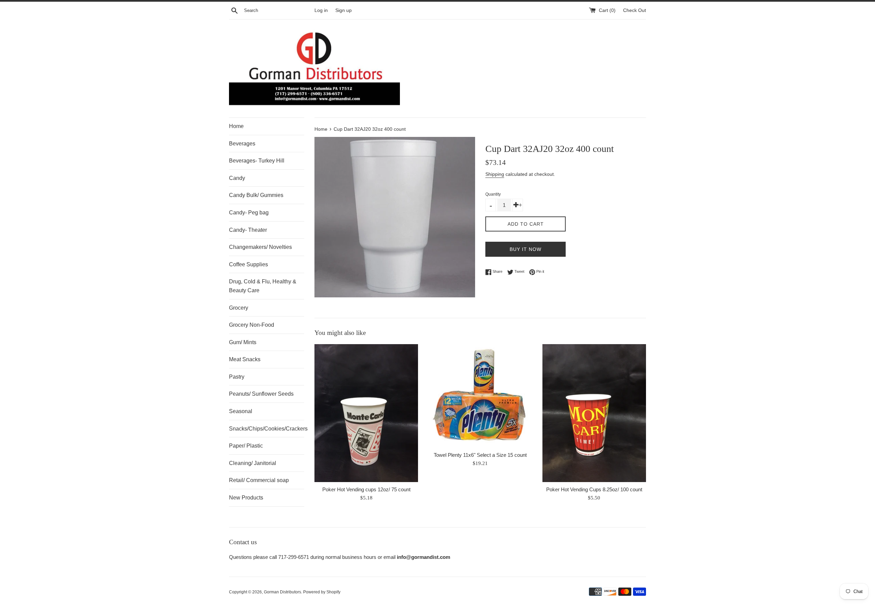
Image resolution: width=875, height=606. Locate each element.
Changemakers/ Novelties (260, 247)
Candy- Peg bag (249, 212)
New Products (246, 498)
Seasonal (240, 411)
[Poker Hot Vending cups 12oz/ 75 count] (366, 413)
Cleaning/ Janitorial (252, 463)
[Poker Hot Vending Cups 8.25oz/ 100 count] (594, 413)
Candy (237, 178)
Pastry (236, 377)
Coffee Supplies (248, 264)
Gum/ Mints (242, 342)
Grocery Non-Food (251, 325)
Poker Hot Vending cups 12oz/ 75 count (366, 489)
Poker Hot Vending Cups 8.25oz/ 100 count (594, 489)
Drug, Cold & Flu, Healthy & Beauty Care (262, 286)
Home (236, 126)
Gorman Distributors (282, 592)
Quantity (493, 194)
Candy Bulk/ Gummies (256, 195)
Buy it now (525, 249)
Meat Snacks (244, 359)
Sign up (343, 10)
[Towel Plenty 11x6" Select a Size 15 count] (480, 396)
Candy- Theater (248, 230)
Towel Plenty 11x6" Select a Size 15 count (480, 455)
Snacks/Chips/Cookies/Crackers (266, 429)
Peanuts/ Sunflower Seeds (261, 394)
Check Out (634, 10)
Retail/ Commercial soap (259, 480)
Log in (321, 10)
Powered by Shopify (321, 592)
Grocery (238, 308)
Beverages (242, 143)
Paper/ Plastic (246, 446)
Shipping (494, 174)
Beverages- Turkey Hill (256, 161)
